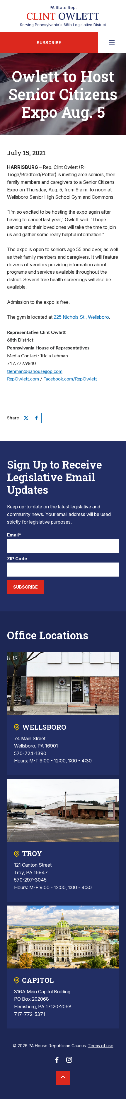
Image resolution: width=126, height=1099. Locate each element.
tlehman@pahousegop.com (34, 371)
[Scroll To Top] (63, 1078)
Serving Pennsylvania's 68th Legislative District (63, 16)
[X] (26, 418)
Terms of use (100, 1045)
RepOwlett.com (23, 379)
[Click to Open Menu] (112, 42)
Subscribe (49, 42)
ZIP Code (17, 558)
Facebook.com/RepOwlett (70, 379)
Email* (14, 535)
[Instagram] (69, 1061)
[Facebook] (36, 418)
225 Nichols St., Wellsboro (81, 317)
